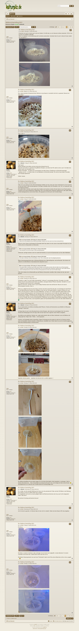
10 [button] (70, 27)
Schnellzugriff (8, 14)
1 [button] (60, 27)
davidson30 (21, 24)
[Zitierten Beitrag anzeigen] (31, 240)
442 (10, 39)
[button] (56, 27)
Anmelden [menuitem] (69, 14)
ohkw (7, 36)
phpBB (35, 624)
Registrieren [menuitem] (71, 14)
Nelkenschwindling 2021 (14, 22)
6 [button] (61, 616)
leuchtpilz (17, 24)
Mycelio (12, 24)
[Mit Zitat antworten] (71, 30)
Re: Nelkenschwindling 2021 (27, 29)
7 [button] (63, 616)
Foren (13, 13)
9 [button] (68, 27)
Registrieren (20, 16)
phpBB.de (45, 627)
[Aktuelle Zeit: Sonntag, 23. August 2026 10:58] (71, 19)
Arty (34, 625)
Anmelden (14, 16)
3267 (11, 246)
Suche (8, 16)
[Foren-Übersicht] (13, 6)
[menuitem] (66, 14)
